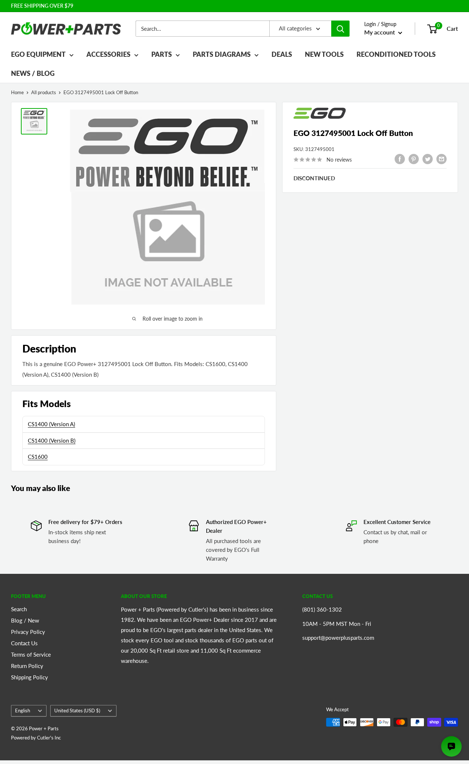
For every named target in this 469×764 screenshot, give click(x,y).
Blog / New (25, 620)
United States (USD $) (77, 710)
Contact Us (24, 643)
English (22, 710)
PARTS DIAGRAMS (222, 54)
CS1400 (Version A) (51, 424)
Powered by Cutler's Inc (36, 738)
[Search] (340, 29)
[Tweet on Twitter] (427, 158)
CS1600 (38, 456)
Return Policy (27, 665)
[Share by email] (441, 158)
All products (43, 92)
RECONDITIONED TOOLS (396, 54)
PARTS (161, 54)
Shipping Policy (29, 677)
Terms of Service (31, 654)
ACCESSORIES (108, 54)
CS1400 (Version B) (51, 440)
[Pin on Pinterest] (414, 158)
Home (17, 92)
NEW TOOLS (324, 54)
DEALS (282, 54)
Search (19, 609)
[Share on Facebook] (400, 158)
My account (380, 32)
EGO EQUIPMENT (38, 54)
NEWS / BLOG (33, 73)
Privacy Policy (28, 631)
